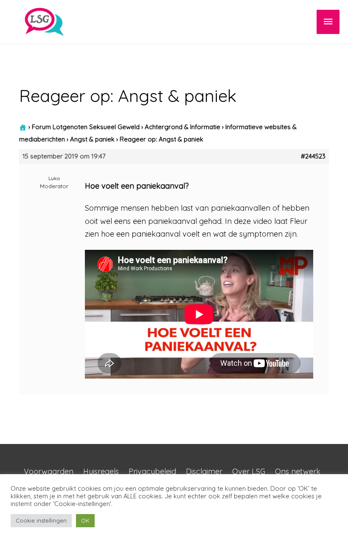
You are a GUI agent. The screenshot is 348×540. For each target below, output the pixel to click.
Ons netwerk (297, 471)
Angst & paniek (92, 139)
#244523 (313, 156)
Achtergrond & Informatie (182, 127)
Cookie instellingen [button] (41, 520)
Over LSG (248, 471)
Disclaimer (204, 471)
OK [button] (85, 520)
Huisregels (101, 471)
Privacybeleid (152, 471)
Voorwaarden (48, 471)
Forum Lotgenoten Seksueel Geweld (86, 127)
